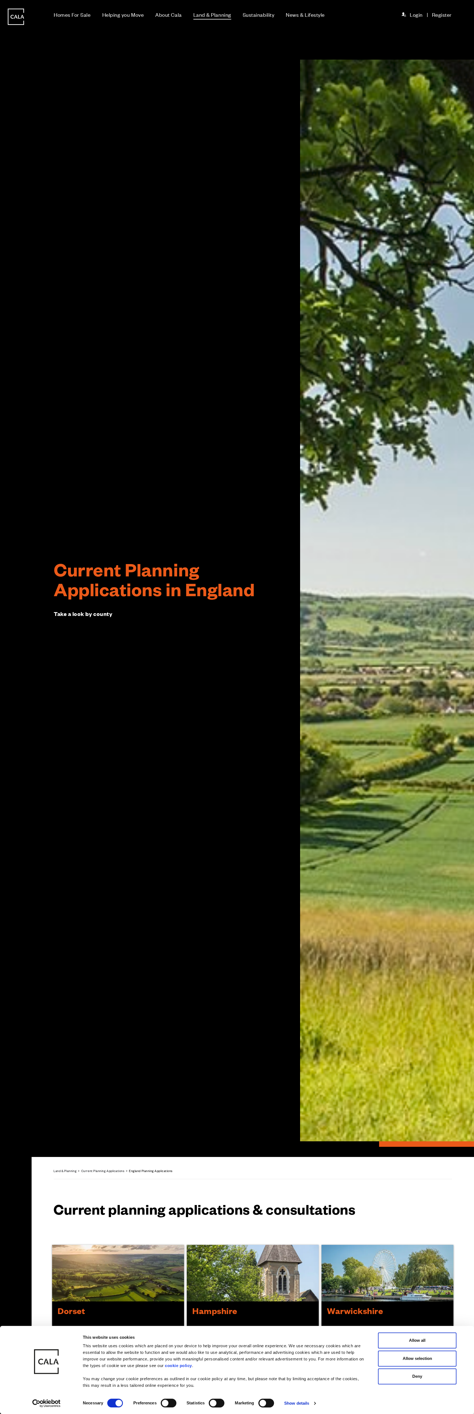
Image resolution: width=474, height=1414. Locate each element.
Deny (417, 1376)
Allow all (417, 1340)
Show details (296, 1403)
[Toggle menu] (16, 725)
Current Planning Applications (103, 1170)
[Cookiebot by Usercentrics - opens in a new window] (46, 1403)
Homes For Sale (72, 14)
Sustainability (259, 14)
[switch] (168, 1403)
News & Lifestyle (305, 14)
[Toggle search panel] (16, 691)
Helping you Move (123, 14)
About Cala (168, 14)
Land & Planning (212, 14)
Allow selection (417, 1358)
